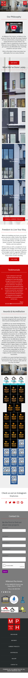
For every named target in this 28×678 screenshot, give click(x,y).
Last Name (5, 536)
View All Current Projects (14, 219)
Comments (5, 555)
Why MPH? (14, 63)
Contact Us (14, 664)
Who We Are (14, 634)
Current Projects (14, 646)
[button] (2, 289)
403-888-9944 (16, 589)
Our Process (14, 652)
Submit (5, 571)
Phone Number (6, 549)
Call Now (14, 259)
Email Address (6, 542)
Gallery (14, 658)
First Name (5, 527)
